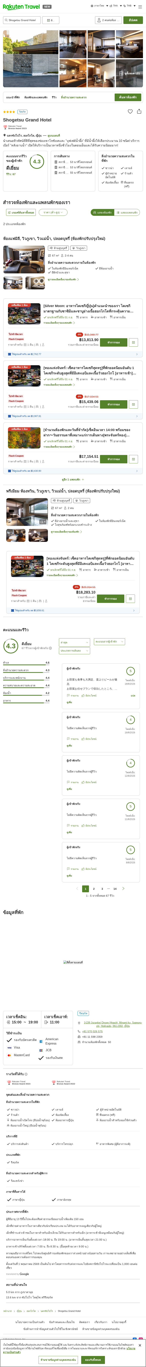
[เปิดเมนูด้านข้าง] (140, 7)
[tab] (102, 212)
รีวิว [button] (54, 97)
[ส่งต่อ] (139, 111)
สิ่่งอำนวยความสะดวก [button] (73, 97)
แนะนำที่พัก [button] (13, 97)
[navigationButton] (77, 888)
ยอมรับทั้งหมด (93, 1359)
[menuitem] (100, 6)
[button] (21, 6)
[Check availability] (133, 342)
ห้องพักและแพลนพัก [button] (35, 97)
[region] (73, 1353)
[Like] (130, 111)
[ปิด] (140, 1345)
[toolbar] (68, 20)
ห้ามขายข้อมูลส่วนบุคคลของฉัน (101, 1328)
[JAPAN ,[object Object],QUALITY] (15, 127)
